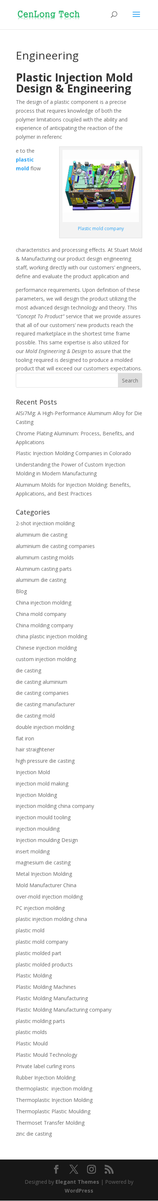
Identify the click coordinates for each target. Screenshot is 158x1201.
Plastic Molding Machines (46, 986)
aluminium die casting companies (55, 546)
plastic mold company (42, 941)
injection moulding (38, 828)
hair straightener (35, 749)
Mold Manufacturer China (46, 885)
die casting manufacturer (45, 704)
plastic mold (30, 930)
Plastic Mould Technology (46, 1054)
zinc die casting (34, 1133)
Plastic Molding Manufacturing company (63, 1009)
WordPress (79, 1190)
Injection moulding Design (47, 840)
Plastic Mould (32, 1043)
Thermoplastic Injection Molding (54, 1099)
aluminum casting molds (45, 557)
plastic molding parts (40, 1020)
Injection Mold (33, 772)
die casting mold (35, 715)
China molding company (44, 625)
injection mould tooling (43, 817)
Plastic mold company (101, 228)
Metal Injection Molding (44, 873)
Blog (21, 591)
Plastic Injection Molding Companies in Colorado (73, 453)
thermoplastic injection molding (54, 1088)
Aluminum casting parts (44, 568)
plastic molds (31, 1031)
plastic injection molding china (51, 918)
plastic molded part (38, 953)
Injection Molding (36, 794)
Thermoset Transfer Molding (50, 1122)
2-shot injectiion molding (45, 523)
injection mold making (42, 783)
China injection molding (43, 602)
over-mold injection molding (49, 896)
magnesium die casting (43, 862)
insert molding (33, 851)
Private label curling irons (45, 1066)
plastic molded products (44, 964)
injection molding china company (55, 805)
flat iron (25, 738)
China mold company (41, 613)
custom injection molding (46, 659)
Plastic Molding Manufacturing (52, 998)
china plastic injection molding (51, 636)
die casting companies (42, 692)
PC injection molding (40, 907)
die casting (28, 670)
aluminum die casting (41, 579)
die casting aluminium (41, 681)
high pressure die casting (45, 760)
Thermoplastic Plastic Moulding (53, 1111)
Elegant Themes (77, 1181)
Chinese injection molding (46, 647)
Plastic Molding (34, 975)
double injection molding (45, 726)
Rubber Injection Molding (45, 1077)
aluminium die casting (41, 534)
